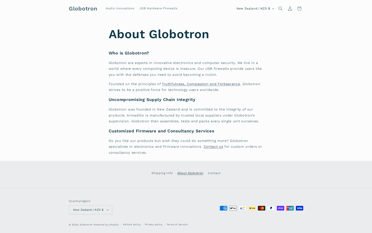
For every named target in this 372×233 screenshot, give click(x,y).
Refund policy (132, 224)
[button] (280, 8)
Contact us (213, 146)
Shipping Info (162, 173)
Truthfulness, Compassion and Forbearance (201, 84)
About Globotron (190, 173)
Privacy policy (154, 224)
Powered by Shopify (106, 224)
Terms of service (177, 224)
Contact (214, 173)
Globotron (86, 224)
